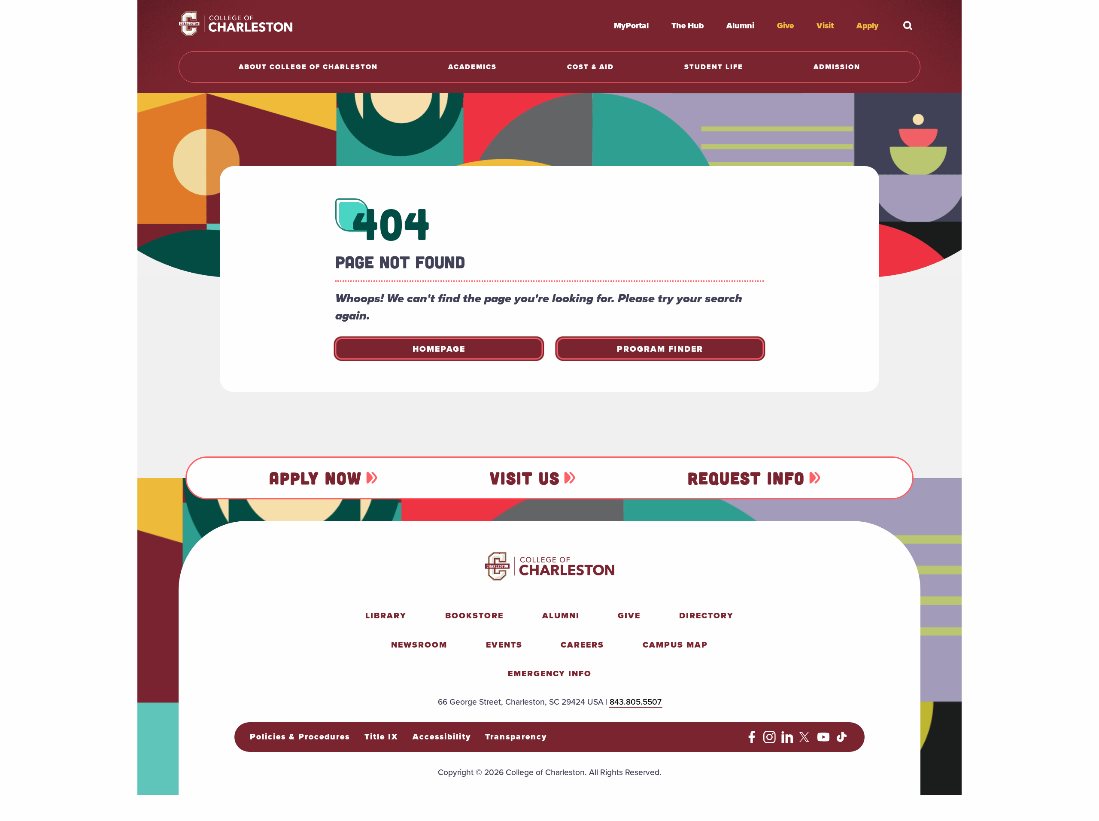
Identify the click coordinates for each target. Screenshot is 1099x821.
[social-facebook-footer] (752, 740)
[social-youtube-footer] (823, 740)
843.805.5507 (636, 702)
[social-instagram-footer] (769, 740)
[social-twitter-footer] (805, 740)
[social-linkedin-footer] (787, 740)
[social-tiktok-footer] (841, 740)
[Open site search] (907, 25)
